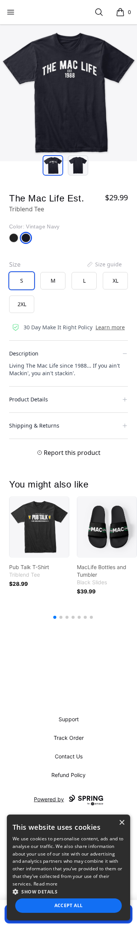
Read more (45, 884)
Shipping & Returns (34, 425)
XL (115, 280)
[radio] (21, 280)
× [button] (121, 823)
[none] (104, 264)
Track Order (69, 738)
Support (69, 719)
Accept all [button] (68, 905)
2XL (22, 304)
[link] (39, 527)
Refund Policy (68, 775)
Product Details (28, 399)
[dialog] (68, 867)
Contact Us (69, 756)
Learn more (110, 327)
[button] (68, 891)
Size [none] (15, 264)
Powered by (49, 799)
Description (23, 353)
